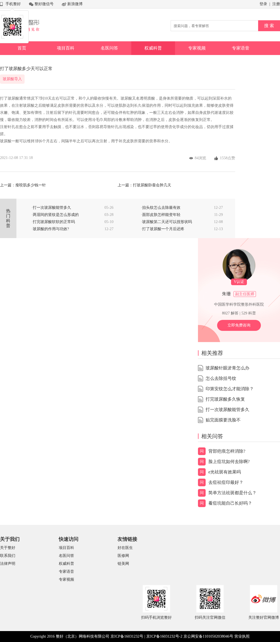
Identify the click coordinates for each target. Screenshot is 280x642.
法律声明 (7, 564)
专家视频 (197, 48)
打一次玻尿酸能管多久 (52, 208)
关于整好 (7, 548)
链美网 (123, 564)
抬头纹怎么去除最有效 (161, 208)
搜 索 (269, 25)
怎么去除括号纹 (221, 378)
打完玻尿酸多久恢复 (225, 399)
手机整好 (13, 4)
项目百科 (65, 48)
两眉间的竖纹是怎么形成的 (56, 215)
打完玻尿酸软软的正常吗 (54, 222)
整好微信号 (44, 4)
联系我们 (7, 556)
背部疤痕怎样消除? (226, 451)
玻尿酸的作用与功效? (51, 229)
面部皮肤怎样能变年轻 (161, 215)
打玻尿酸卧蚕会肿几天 (152, 185)
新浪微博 (75, 4)
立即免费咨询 (239, 325)
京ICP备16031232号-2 (164, 636)
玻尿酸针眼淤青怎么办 (227, 368)
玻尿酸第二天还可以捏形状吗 (167, 222)
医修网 (123, 556)
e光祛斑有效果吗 (224, 472)
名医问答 (109, 48)
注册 (276, 4)
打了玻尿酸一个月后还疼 (163, 229)
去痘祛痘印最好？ (225, 482)
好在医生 (125, 548)
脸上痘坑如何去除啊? (229, 461)
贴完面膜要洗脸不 (223, 420)
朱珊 (226, 293)
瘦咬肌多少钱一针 (30, 185)
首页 (22, 48)
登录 (263, 4)
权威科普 (153, 48)
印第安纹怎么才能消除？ (230, 388)
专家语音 (240, 48)
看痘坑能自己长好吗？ (230, 503)
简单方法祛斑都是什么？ (232, 492)
